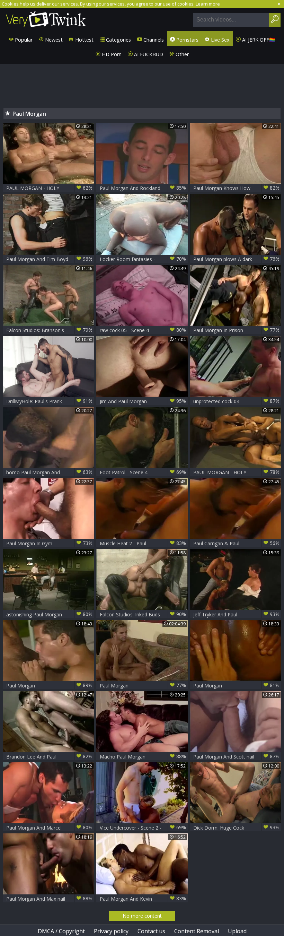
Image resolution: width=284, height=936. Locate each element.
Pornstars (186, 39)
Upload (237, 931)
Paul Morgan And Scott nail (236, 756)
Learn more (208, 4)
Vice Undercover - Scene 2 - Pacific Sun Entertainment (143, 827)
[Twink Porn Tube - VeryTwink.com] (46, 19)
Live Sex (220, 39)
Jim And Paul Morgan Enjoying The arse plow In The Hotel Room (143, 401)
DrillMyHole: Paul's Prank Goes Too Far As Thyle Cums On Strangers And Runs (49, 401)
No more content (142, 915)
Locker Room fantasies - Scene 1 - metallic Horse (143, 259)
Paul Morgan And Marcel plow (49, 827)
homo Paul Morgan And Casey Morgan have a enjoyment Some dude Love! (49, 472)
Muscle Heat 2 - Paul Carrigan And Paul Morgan (143, 543)
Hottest (84, 39)
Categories (118, 39)
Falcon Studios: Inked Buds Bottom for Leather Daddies (143, 614)
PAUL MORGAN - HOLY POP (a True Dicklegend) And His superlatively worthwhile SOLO (236, 472)
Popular (23, 39)
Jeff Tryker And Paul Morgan (236, 614)
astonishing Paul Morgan (49, 614)
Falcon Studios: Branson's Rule (49, 330)
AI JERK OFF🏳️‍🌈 (258, 39)
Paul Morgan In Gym (49, 543)
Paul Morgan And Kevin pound (143, 898)
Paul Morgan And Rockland (143, 187)
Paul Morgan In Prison (236, 330)
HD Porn (111, 54)
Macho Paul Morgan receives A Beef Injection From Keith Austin (143, 756)
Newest (53, 39)
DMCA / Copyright (61, 931)
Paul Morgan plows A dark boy (236, 259)
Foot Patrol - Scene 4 (143, 472)
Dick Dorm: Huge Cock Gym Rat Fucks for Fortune (236, 827)
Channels (153, 39)
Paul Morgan (49, 685)
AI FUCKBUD (148, 54)
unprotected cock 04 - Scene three (236, 401)
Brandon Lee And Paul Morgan (49, 756)
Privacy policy (111, 931)
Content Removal (196, 931)
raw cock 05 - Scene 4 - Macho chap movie (143, 330)
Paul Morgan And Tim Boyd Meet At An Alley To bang (49, 259)
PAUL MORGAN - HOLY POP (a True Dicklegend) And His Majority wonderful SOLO (49, 188)
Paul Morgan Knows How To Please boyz (236, 188)
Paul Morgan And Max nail (49, 898)
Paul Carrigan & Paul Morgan (236, 543)
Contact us (151, 931)
